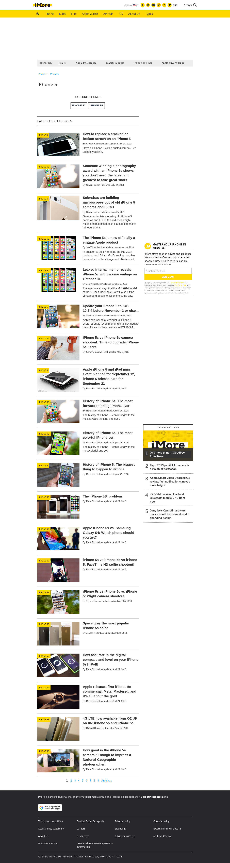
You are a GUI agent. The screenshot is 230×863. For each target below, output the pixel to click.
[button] (190, 5)
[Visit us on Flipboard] (170, 5)
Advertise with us (125, 836)
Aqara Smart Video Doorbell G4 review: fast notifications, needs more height (170, 481)
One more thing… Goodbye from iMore (167, 454)
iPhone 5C (44, 238)
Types (149, 14)
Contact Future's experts (90, 821)
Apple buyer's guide (173, 62)
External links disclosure (167, 828)
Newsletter (83, 836)
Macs (62, 14)
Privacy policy (122, 821)
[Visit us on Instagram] (159, 5)
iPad (74, 14)
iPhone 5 (54, 73)
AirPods (108, 14)
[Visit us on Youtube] (153, 5)
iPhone (49, 14)
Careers (81, 828)
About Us (134, 14)
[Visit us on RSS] (164, 5)
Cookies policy (161, 821)
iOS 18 (62, 62)
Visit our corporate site (154, 796)
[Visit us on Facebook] (143, 5)
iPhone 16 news (143, 62)
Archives (106, 780)
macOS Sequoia (115, 62)
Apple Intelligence (86, 62)
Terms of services (177, 282)
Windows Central (47, 843)
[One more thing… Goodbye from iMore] (168, 445)
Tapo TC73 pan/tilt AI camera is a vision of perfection (169, 467)
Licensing (120, 828)
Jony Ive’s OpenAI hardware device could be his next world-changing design (169, 514)
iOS (121, 14)
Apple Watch (90, 14)
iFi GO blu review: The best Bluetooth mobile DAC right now (167, 498)
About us (43, 836)
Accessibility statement (51, 828)
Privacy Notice (180, 285)
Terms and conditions (50, 821)
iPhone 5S (44, 166)
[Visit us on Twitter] (148, 5)
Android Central (162, 836)
